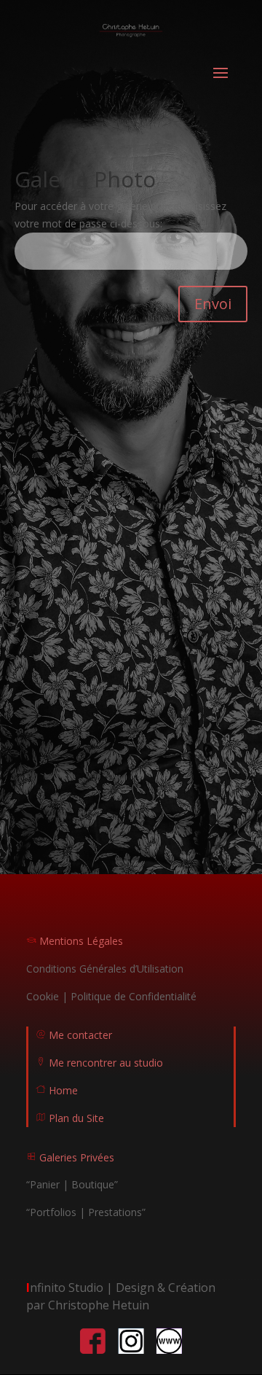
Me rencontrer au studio (99, 1063)
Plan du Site (70, 1118)
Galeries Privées (70, 1157)
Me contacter (74, 1035)
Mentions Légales (74, 941)
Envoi (212, 303)
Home (63, 1090)
